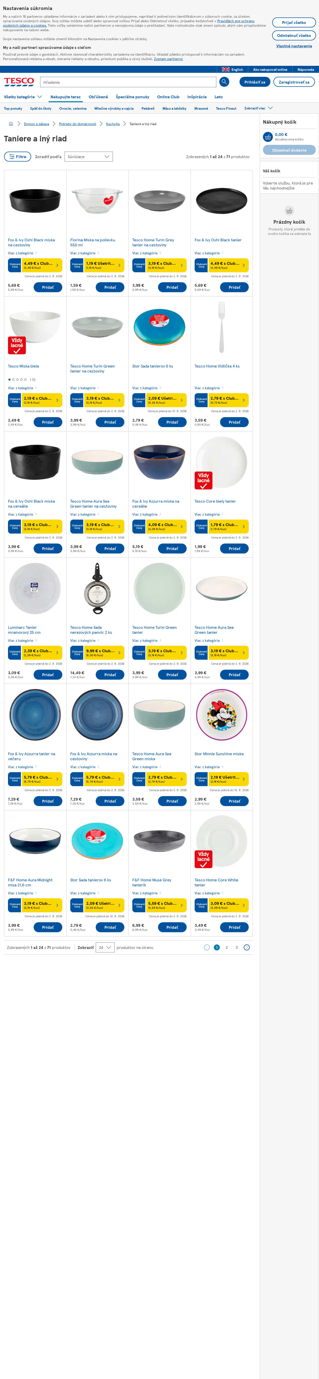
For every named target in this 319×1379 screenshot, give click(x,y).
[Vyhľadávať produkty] (224, 82)
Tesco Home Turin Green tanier (154, 629)
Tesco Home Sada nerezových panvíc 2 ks (91, 629)
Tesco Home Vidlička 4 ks (217, 366)
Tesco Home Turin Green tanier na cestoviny (92, 368)
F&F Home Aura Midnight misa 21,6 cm (30, 882)
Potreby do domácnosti (77, 123)
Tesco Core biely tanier (215, 501)
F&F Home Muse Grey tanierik (151, 882)
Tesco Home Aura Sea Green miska (151, 756)
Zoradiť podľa (48, 156)
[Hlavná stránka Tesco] (19, 82)
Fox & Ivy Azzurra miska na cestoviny (93, 756)
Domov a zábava (36, 123)
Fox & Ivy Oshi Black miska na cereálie (31, 503)
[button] (232, 69)
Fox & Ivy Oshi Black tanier (218, 240)
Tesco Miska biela (23, 366)
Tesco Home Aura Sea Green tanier (214, 629)
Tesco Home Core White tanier (216, 882)
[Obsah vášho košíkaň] (268, 137)
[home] (11, 124)
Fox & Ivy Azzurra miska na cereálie (155, 503)
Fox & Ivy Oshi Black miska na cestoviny (31, 242)
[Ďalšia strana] (247, 947)
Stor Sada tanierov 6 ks (152, 366)
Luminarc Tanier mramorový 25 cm (24, 629)
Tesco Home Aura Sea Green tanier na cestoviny (93, 503)
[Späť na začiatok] (162, 967)
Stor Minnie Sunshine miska (219, 753)
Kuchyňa (113, 123)
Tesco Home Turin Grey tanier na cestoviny (153, 242)
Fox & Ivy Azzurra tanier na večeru (31, 756)
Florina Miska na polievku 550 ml (92, 242)
